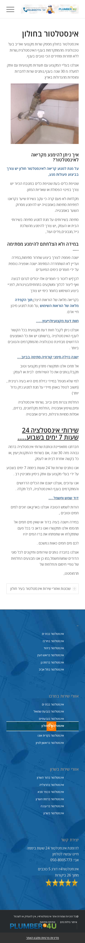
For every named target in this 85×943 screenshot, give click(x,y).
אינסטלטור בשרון (54, 813)
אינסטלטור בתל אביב (51, 669)
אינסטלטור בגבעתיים (51, 719)
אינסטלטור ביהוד (54, 648)
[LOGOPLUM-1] (50, 9)
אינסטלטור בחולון (52, 726)
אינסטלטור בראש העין (50, 655)
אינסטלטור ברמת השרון (50, 799)
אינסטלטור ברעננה (52, 806)
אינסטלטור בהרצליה (51, 785)
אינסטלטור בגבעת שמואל (49, 711)
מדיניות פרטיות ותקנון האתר (42, 938)
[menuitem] (11, 9)
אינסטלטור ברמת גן (52, 662)
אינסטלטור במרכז (53, 641)
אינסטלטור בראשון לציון (50, 743)
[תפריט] (11, 9)
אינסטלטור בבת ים (53, 634)
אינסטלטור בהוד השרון (50, 777)
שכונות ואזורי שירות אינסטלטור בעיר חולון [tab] (40, 588)
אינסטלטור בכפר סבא (51, 792)
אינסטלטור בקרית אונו (51, 735)
